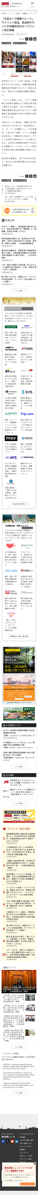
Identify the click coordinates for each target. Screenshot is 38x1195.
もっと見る (19, 291)
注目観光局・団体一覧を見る (19, 636)
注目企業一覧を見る (19, 504)
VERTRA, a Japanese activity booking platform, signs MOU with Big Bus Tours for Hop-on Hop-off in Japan (18, 1066)
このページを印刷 (20, 43)
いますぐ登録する (28, 1184)
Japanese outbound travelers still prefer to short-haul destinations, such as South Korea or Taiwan (18, 1085)
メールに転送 (6, 43)
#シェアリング (22, 34)
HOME (4, 13)
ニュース (10, 13)
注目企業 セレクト (13, 308)
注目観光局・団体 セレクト (16, 525)
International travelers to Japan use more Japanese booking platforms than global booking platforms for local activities (19, 1075)
